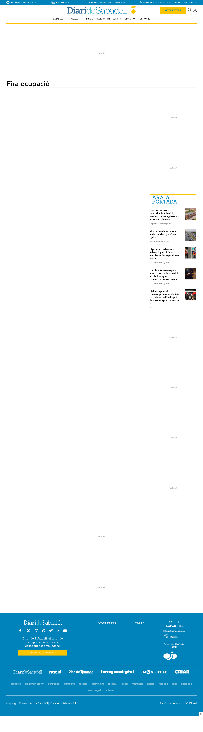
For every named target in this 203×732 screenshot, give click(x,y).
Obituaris (145, 18)
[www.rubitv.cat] (174, 684)
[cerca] (189, 10)
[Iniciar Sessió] (195, 10)
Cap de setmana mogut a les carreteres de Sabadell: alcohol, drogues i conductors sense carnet (164, 275)
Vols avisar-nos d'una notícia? (112, 2)
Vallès (76, 18)
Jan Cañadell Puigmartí (159, 262)
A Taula (158, 2)
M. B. (152, 307)
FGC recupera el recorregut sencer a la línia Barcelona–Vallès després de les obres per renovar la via (164, 297)
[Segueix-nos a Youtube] (65, 632)
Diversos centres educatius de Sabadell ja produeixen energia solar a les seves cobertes (164, 215)
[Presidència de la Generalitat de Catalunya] (174, 631)
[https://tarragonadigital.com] (117, 672)
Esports (117, 18)
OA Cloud (190, 703)
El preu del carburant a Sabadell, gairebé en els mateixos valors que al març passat (164, 254)
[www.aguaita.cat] (16, 684)
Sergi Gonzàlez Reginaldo (161, 223)
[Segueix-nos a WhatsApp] (43, 631)
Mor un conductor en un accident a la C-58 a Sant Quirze (163, 234)
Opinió (130, 18)
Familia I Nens (181, 2)
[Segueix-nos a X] (28, 632)
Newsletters (173, 10)
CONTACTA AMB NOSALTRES (43, 652)
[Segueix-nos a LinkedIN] (58, 631)
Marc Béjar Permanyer (159, 241)
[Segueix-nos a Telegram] (51, 632)
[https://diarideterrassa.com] (81, 672)
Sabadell (60, 18)
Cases (168, 2)
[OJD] (170, 656)
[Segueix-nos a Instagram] (36, 632)
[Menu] (8, 10)
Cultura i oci (103, 18)
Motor (194, 2)
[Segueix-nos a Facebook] (20, 632)
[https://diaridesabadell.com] (27, 672)
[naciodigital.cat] (34, 684)
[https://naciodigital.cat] (55, 672)
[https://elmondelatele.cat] (154, 672)
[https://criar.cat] (182, 672)
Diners (89, 18)
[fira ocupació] (101, 10)
